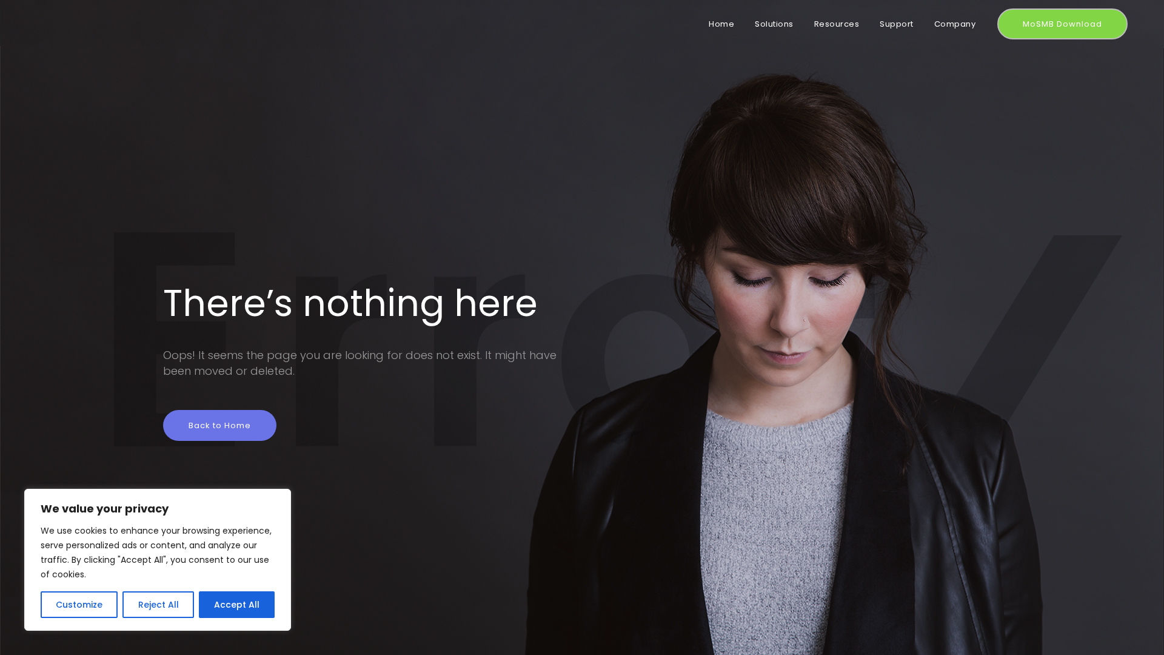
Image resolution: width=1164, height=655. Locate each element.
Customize (79, 605)
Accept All (236, 605)
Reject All (158, 605)
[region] (157, 560)
